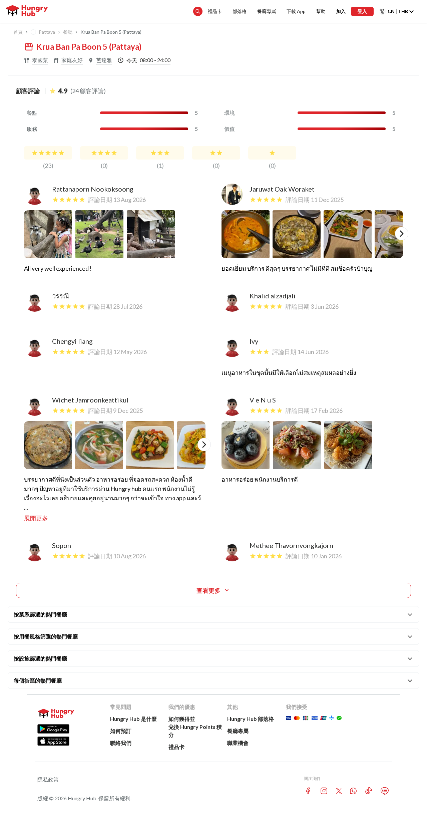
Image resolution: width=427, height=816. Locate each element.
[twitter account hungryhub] (339, 791)
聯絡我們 (120, 743)
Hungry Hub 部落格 (250, 719)
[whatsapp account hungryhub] (353, 791)
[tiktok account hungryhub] (369, 791)
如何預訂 (120, 731)
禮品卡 (215, 11)
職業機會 (238, 743)
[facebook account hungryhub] (308, 791)
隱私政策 (48, 779)
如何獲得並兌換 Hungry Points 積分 (195, 727)
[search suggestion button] (197, 11)
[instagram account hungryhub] (324, 791)
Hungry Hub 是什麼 (133, 719)
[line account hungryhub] (385, 791)
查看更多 (208, 590)
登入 (362, 11)
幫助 (321, 11)
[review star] (48, 153)
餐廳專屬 (266, 11)
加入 (341, 11)
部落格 (240, 11)
